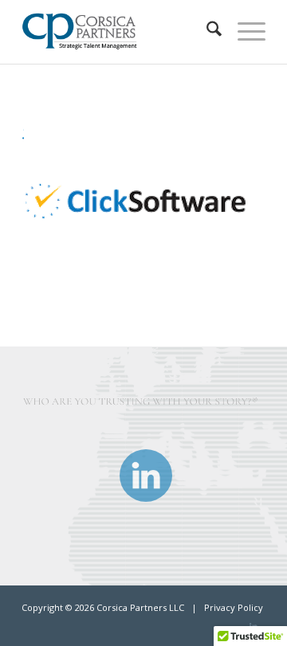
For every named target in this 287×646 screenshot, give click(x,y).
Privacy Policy (233, 607)
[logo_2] (119, 32)
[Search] (206, 32)
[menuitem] (206, 32)
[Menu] (243, 32)
